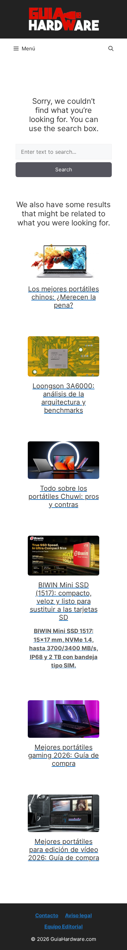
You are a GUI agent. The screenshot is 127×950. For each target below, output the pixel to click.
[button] (111, 49)
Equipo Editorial (63, 926)
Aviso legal (78, 915)
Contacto (46, 915)
